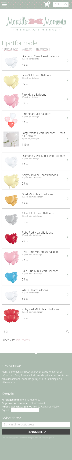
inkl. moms (23, 340)
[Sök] (66, 4)
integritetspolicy (48, 437)
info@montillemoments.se (25, 410)
